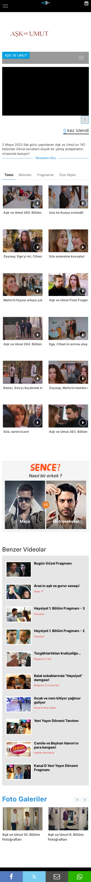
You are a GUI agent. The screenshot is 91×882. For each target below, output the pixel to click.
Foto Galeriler (24, 799)
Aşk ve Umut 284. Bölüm (22, 344)
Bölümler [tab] (25, 175)
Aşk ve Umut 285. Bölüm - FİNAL (22, 212)
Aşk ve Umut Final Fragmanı (68, 300)
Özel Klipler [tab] (67, 175)
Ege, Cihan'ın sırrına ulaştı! (68, 344)
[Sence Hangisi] (45, 467)
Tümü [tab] (9, 175)
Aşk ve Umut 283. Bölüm (68, 432)
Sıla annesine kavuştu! (66, 256)
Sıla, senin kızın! (16, 432)
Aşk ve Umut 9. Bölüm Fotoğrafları (66, 836)
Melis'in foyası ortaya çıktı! (22, 300)
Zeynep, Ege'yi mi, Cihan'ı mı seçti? (22, 256)
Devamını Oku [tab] (45, 158)
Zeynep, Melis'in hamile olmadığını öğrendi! (68, 388)
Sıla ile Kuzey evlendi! (66, 212)
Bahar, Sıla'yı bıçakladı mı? (22, 388)
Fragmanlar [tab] (45, 175)
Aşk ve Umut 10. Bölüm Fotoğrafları (21, 836)
